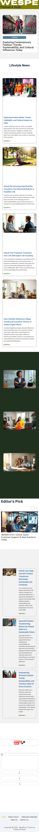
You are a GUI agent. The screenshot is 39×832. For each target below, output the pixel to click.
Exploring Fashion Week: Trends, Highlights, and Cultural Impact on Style (18, 120)
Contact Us (24, 820)
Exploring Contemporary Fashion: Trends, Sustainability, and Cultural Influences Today (18, 46)
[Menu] (38, 4)
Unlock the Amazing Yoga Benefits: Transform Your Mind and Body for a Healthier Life (19, 189)
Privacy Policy (13, 817)
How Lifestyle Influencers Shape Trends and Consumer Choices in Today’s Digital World (17, 322)
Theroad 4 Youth (10, 7)
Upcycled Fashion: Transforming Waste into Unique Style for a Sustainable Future (27, 626)
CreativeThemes (19, 829)
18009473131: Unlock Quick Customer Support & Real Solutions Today (18, 537)
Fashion (15, 37)
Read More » (7, 141)
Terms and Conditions (29, 817)
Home (4, 817)
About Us (14, 820)
